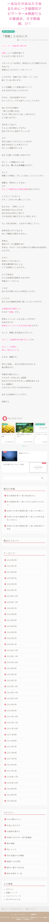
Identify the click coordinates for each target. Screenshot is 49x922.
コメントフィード (13, 896)
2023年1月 (12, 680)
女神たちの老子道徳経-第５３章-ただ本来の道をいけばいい (25, 518)
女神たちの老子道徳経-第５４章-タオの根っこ (25, 511)
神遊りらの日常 (13, 861)
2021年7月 (12, 746)
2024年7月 (12, 608)
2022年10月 (12, 698)
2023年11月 (12, 656)
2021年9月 (12, 734)
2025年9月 (12, 560)
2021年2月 (12, 771)
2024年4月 (12, 626)
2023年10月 (12, 662)
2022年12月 (12, 686)
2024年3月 (12, 632)
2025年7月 (12, 566)
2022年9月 (12, 704)
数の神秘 (11, 843)
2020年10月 (12, 783)
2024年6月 (12, 614)
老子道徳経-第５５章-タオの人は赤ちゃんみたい (25, 503)
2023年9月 (12, 668)
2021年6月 (12, 752)
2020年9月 (12, 789)
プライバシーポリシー (19, 914)
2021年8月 (12, 740)
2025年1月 (12, 590)
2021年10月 (12, 728)
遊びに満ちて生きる (8, 31)
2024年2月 (12, 638)
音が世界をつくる (14, 873)
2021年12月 (12, 716)
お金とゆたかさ (13, 825)
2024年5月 (12, 620)
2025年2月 (12, 584)
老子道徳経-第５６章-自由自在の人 (21, 495)
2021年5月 (12, 758)
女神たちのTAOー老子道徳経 (19, 837)
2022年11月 (12, 692)
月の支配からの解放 (15, 855)
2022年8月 (12, 710)
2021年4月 (12, 765)
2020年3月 (12, 795)
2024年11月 (12, 602)
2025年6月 (12, 572)
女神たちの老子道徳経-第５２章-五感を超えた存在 (25, 527)
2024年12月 (12, 596)
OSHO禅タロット (14, 819)
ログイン (10, 889)
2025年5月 (12, 578)
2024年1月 (12, 644)
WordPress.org (13, 899)
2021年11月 (12, 722)
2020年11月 (12, 777)
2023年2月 (12, 674)
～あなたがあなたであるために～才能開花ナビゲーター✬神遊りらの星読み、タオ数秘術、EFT (24, 14)
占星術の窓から (13, 831)
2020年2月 (12, 801)
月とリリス (11, 849)
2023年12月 (12, 650)
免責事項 (33, 914)
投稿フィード (11, 892)
